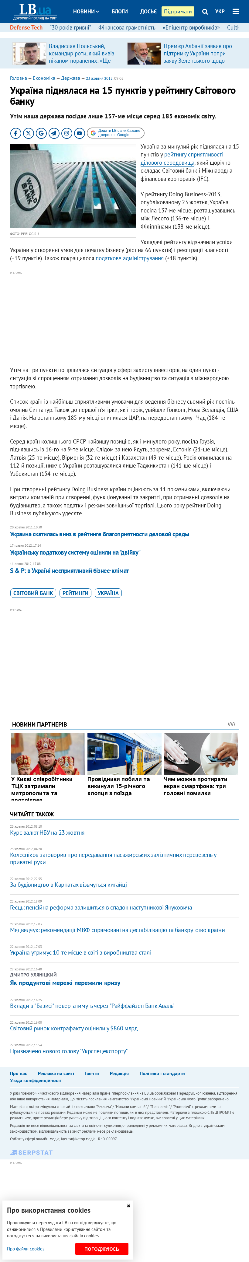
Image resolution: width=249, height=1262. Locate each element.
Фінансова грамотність (126, 27)
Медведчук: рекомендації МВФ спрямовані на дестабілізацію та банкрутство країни (117, 930)
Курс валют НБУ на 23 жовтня (47, 832)
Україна (108, 593)
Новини (84, 11)
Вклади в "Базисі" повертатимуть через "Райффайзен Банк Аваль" (92, 1006)
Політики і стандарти (162, 1073)
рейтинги (75, 593)
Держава (70, 78)
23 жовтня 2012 (99, 78)
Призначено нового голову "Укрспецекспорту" (69, 1051)
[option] (67, 53)
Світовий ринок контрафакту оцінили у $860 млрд (74, 1028)
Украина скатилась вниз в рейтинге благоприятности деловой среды (99, 534)
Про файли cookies (25, 1249)
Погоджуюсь (101, 1249)
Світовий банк (33, 593)
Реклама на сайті (56, 1073)
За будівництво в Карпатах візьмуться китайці (68, 885)
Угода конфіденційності (35, 1080)
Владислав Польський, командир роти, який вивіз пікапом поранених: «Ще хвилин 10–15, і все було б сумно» (82, 60)
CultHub (237, 27)
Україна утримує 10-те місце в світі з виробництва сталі (80, 952)
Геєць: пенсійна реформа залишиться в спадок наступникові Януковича (101, 907)
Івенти (92, 1073)
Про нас (18, 1073)
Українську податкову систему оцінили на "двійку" (75, 552)
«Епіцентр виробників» (191, 27)
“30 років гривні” (70, 27)
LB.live (130, 34)
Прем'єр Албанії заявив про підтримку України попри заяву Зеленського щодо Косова (198, 57)
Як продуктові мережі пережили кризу (65, 982)
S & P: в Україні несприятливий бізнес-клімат (69, 570)
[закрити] (128, 1206)
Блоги (120, 11)
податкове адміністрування (130, 258)
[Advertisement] (124, 319)
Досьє (148, 11)
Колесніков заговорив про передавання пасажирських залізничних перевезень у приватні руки (113, 858)
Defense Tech (26, 27)
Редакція (119, 1073)
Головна (18, 78)
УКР (220, 11)
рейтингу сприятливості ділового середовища (182, 158)
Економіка (44, 78)
